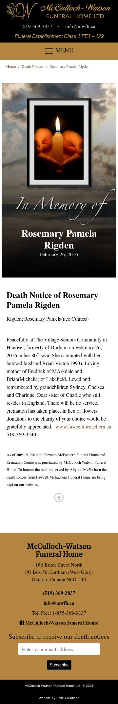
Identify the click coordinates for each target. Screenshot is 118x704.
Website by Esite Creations (59, 698)
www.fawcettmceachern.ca (83, 426)
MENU (64, 50)
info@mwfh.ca (80, 26)
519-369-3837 (37, 26)
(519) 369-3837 (59, 593)
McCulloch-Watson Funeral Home (61, 622)
